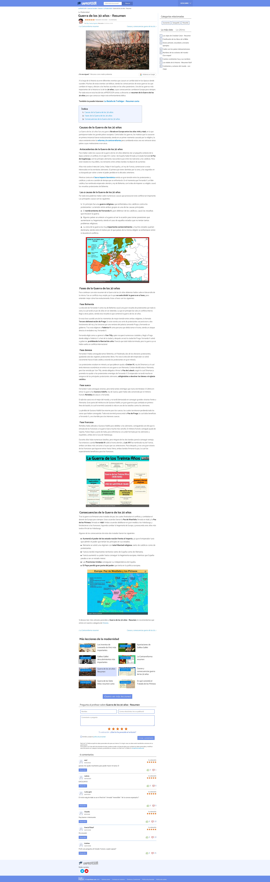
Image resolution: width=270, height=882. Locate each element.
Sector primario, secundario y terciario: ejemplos (176, 44)
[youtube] (86, 871)
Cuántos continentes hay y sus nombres (176, 59)
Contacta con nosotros (118, 879)
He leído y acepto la (93, 737)
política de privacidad (99, 737)
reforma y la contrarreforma (109, 140)
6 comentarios (113, 20)
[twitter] (82, 871)
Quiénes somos (106, 879)
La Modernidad (107, 8)
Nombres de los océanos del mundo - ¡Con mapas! (176, 54)
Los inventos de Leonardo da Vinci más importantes (106, 647)
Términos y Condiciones (133, 879)
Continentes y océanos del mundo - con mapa (176, 67)
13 (155, 821)
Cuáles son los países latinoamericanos (176, 49)
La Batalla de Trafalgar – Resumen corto (121, 101)
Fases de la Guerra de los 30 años (98, 115)
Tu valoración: (103, 732)
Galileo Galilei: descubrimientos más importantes (106, 659)
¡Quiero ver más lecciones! (117, 696)
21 (155, 853)
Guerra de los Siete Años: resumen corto (105, 682)
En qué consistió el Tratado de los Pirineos (146, 682)
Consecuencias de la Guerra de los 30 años (102, 119)
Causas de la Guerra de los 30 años (99, 112)
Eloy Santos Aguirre (92, 23)
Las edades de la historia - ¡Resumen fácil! (177, 62)
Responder (83, 770)
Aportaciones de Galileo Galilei (144, 646)
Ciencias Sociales (92, 8)
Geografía (176, 22)
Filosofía (185, 22)
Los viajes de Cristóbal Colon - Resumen (177, 35)
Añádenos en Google (148, 74)
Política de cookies (161, 879)
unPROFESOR (82, 8)
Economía (166, 22)
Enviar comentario (146, 738)
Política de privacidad (148, 879)
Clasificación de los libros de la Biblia (175, 39)
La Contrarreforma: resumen (145, 658)
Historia (100, 8)
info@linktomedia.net (138, 748)
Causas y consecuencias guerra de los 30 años (146, 671)
